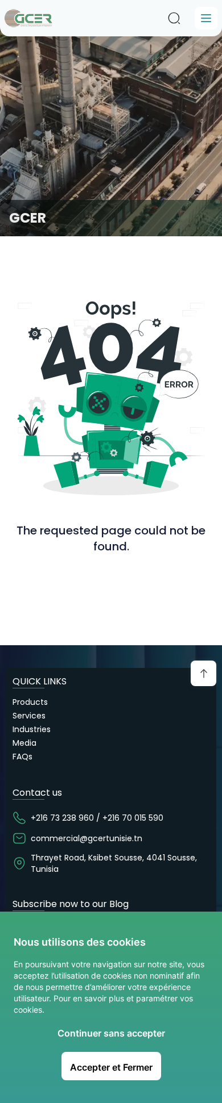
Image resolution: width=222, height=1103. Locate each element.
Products (30, 702)
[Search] (174, 18)
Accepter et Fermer (111, 1067)
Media (24, 743)
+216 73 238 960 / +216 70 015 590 (97, 818)
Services (29, 715)
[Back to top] (203, 673)
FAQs (22, 756)
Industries (32, 729)
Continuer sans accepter (111, 1033)
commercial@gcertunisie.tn (86, 838)
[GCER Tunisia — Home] (28, 18)
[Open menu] (206, 18)
